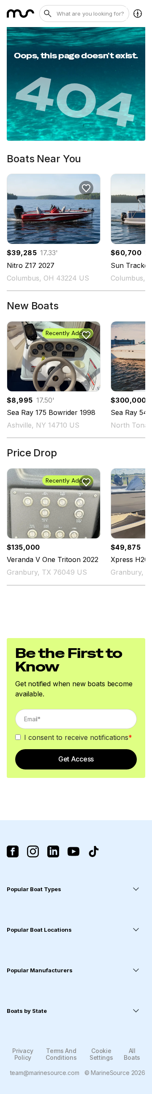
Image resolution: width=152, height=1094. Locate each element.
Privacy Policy (22, 1054)
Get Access (76, 759)
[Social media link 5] (94, 851)
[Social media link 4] (73, 851)
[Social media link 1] (13, 851)
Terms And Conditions (61, 1054)
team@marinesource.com (44, 1072)
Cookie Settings (101, 1054)
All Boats (132, 1054)
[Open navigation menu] (137, 13)
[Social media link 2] (33, 851)
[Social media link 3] (53, 851)
